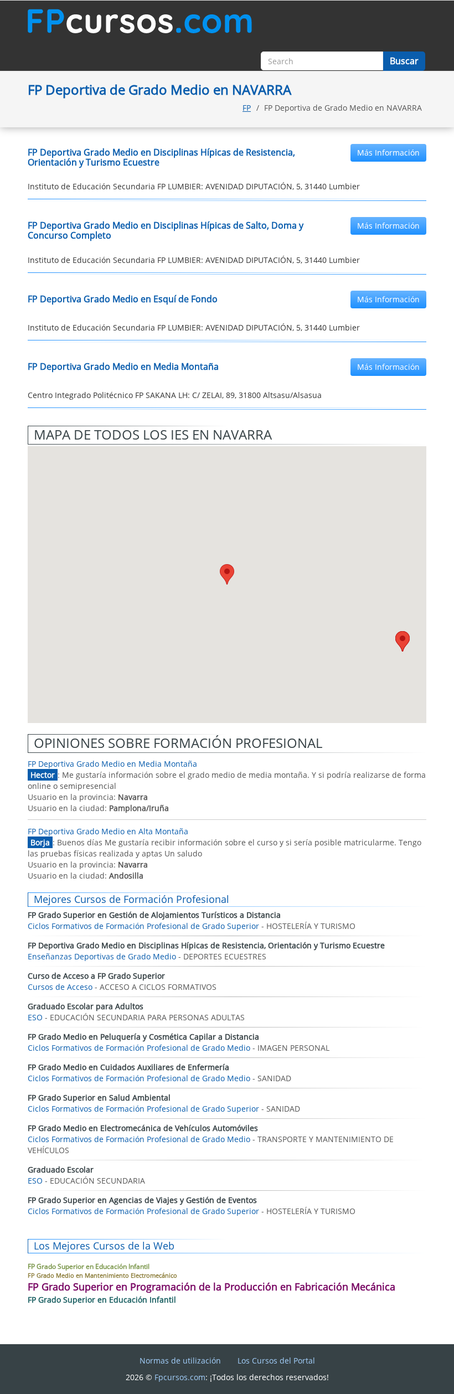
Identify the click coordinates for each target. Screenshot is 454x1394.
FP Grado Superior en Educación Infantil (88, 1266)
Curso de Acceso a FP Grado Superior (96, 975)
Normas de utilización (180, 1360)
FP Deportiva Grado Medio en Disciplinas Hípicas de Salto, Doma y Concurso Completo (165, 230)
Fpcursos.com (179, 1377)
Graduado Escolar (61, 1169)
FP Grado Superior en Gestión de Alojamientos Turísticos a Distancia (154, 915)
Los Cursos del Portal (276, 1360)
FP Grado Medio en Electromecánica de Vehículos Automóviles (143, 1128)
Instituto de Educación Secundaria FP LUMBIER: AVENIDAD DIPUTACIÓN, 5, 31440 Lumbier (194, 186)
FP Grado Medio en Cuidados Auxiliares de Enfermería (128, 1067)
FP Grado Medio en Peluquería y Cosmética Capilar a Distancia (143, 1036)
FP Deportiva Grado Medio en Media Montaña (123, 366)
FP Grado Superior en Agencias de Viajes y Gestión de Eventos (142, 1200)
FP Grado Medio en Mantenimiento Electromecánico (102, 1275)
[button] (402, 641)
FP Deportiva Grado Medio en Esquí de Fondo (123, 299)
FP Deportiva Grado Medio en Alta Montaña (108, 831)
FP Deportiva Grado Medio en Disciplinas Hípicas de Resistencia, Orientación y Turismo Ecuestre (161, 157)
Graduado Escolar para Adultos (85, 1006)
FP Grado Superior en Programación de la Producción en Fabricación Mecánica (211, 1286)
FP (247, 107)
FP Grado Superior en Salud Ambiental (99, 1097)
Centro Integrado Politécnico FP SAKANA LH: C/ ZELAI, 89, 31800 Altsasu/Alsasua (175, 395)
